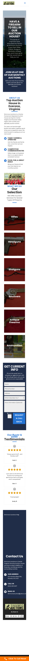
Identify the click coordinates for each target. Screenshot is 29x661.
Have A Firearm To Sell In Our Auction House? (14, 29)
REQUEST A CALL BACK (19, 418)
